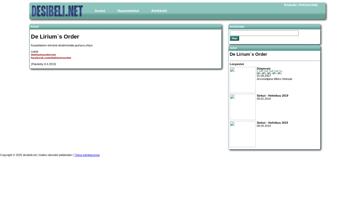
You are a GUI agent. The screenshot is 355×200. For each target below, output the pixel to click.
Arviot (100, 11)
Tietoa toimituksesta (87, 155)
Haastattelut (128, 11)
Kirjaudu (290, 5)
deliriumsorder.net (43, 54)
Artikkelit (159, 11)
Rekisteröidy (308, 5)
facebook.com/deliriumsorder (51, 57)
